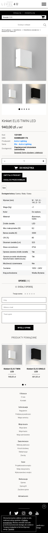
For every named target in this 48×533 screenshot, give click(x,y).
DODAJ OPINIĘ (25, 286)
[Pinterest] (30, 513)
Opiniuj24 (23, 486)
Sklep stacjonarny (23, 469)
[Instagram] (23, 513)
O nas (23, 397)
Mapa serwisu (23, 418)
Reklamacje (23, 452)
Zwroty (23, 455)
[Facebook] (10, 513)
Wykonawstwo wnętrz (23, 472)
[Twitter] (16, 513)
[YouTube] (37, 513)
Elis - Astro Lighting (22, 144)
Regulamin (23, 411)
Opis (4, 188)
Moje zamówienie (23, 435)
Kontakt (23, 401)
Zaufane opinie (23, 490)
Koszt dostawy (23, 448)
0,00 (7, 17)
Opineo (23, 482)
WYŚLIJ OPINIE (24, 328)
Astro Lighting (20, 141)
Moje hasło (23, 431)
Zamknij (11, 529)
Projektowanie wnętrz (23, 465)
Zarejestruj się (30, 13)
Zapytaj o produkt (12, 175)
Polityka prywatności (23, 414)
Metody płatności (23, 445)
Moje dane (23, 428)
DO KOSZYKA (27, 167)
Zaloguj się (17, 13)
